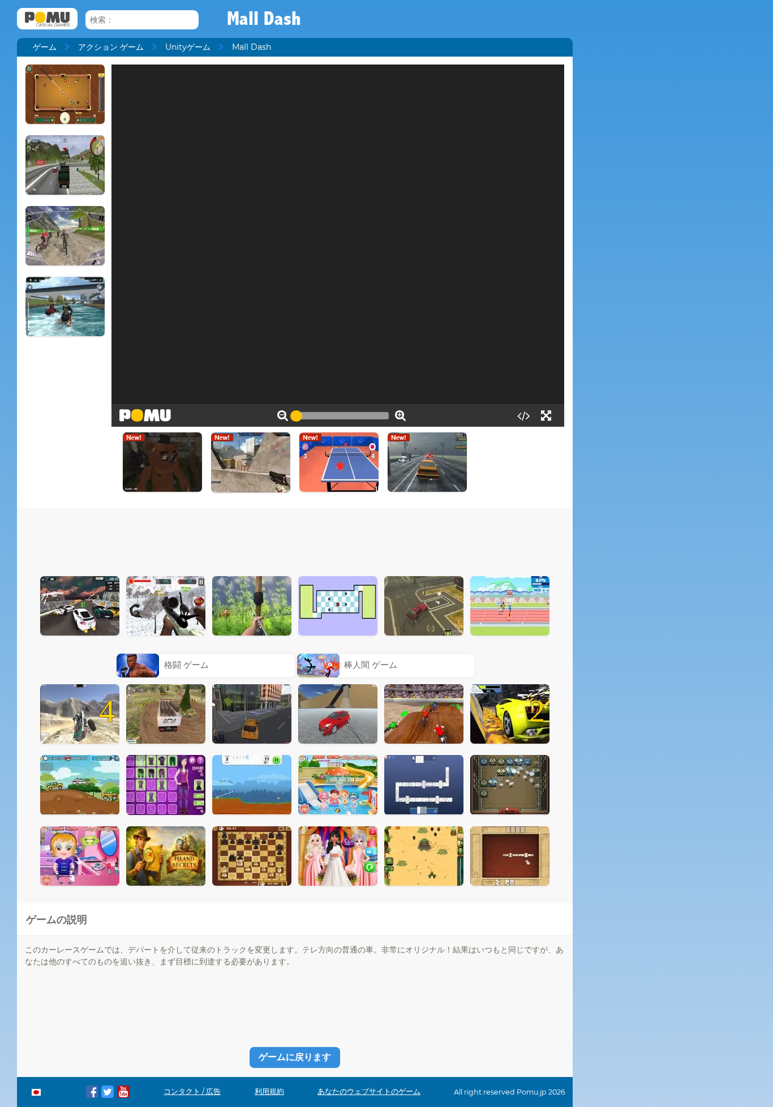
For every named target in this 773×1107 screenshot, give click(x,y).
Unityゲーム (188, 47)
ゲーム (45, 47)
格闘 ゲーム (186, 664)
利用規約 (269, 1091)
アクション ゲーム (111, 47)
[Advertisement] (295, 539)
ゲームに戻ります (295, 1057)
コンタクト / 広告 (192, 1091)
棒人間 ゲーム (370, 664)
